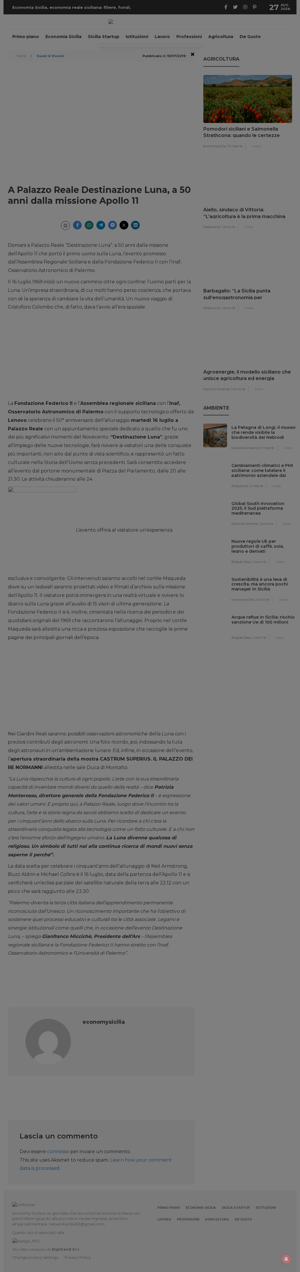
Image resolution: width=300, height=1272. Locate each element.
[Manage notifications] (286, 1259)
